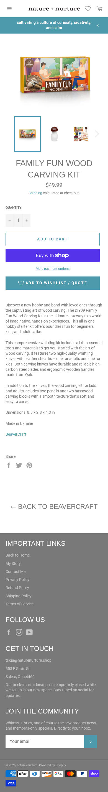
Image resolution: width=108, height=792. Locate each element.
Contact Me (15, 571)
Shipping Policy (19, 596)
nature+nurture (27, 765)
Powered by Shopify (52, 765)
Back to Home (18, 555)
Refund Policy (17, 587)
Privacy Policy (17, 579)
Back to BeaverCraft (57, 506)
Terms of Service (20, 604)
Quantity (13, 208)
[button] (53, 283)
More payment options (53, 269)
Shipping (35, 193)
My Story (13, 563)
